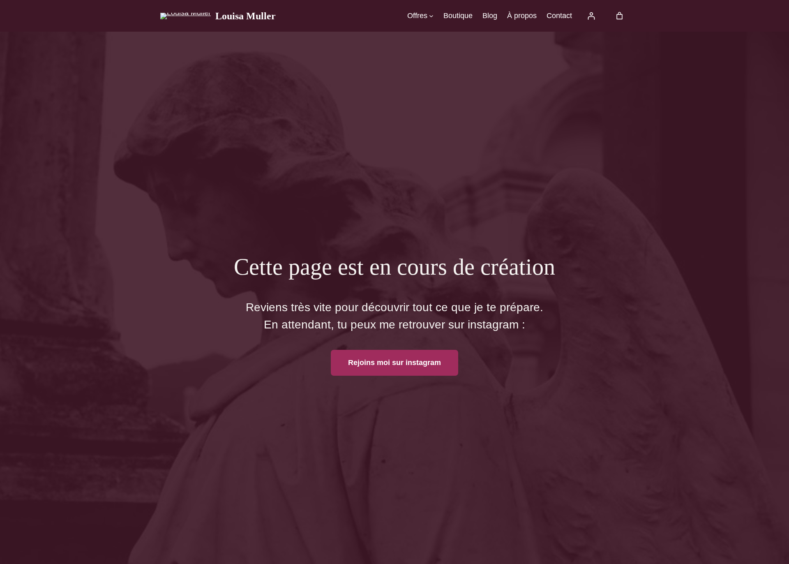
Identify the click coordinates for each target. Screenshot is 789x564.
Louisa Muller (245, 16)
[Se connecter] (591, 16)
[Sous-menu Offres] (431, 16)
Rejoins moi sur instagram (394, 362)
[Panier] (619, 16)
